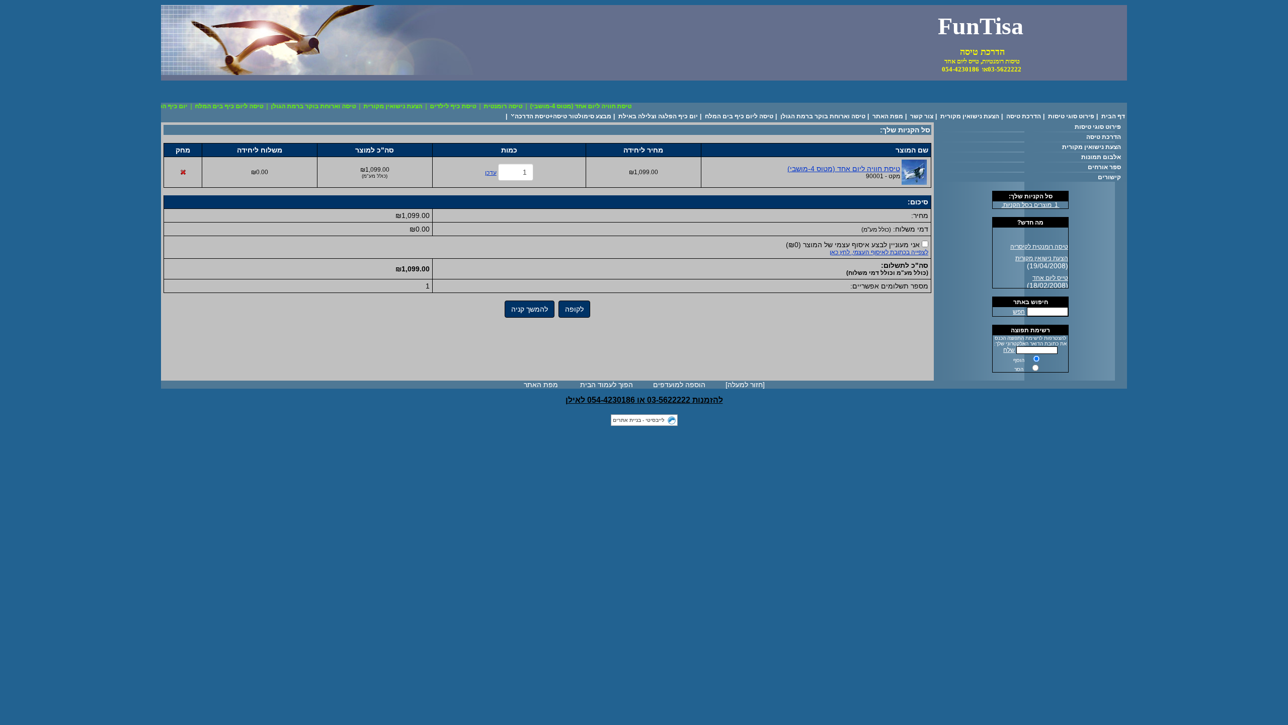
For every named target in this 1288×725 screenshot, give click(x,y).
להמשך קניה (529, 309)
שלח (1009, 349)
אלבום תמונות (1101, 157)
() (853, 245)
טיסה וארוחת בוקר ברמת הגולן (322, 106)
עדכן (491, 172)
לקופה (574, 309)
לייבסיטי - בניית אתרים (639, 420)
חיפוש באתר (1030, 302)
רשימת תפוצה (1030, 330)
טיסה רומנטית (512, 106)
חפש (1019, 311)
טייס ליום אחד (1050, 274)
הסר (1018, 369)
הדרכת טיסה (1023, 116)
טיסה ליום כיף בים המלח (238, 106)
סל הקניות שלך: (1031, 196)
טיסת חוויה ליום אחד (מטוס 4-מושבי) (589, 106)
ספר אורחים (1104, 167)
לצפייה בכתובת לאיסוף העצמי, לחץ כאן (879, 252)
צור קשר (921, 116)
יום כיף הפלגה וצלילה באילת (658, 116)
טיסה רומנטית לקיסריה (1039, 243)
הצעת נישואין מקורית (401, 106)
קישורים (1109, 177)
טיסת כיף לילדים (462, 106)
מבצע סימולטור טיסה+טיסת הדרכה (563, 116)
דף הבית (1113, 116)
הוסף (1018, 360)
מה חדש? (1030, 222)
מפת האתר (887, 116)
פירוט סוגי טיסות (1071, 116)
